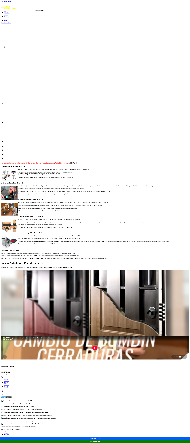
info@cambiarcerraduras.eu (10, 8)
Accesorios (6, 17)
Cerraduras (6, 13)
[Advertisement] (95, 34)
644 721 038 (5, 7)
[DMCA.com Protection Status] (6, 398)
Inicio (5, 11)
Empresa (6, 19)
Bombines (6, 15)
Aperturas (6, 12)
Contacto (6, 20)
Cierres (5, 16)
